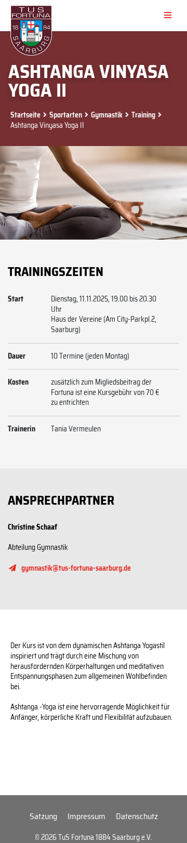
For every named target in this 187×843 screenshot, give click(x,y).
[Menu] (168, 16)
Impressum (86, 816)
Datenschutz (137, 816)
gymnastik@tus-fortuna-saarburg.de (76, 568)
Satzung (43, 816)
